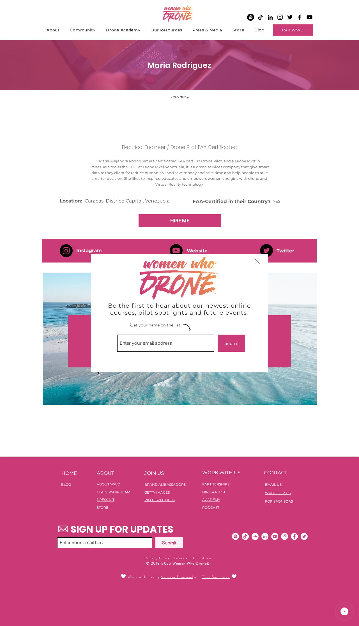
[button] (257, 261)
